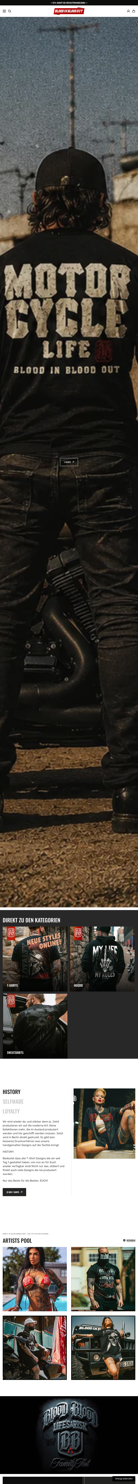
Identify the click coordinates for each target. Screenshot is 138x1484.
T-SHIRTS (67, 462)
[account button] (128, 11)
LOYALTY (11, 1111)
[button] (133, 11)
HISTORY (11, 1091)
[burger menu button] (4, 11)
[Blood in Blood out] (69, 11)
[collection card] (35, 959)
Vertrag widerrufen (124, 1479)
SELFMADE (13, 1101)
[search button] (9, 11)
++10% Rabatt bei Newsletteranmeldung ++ (69, 2)
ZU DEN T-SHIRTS (12, 1192)
